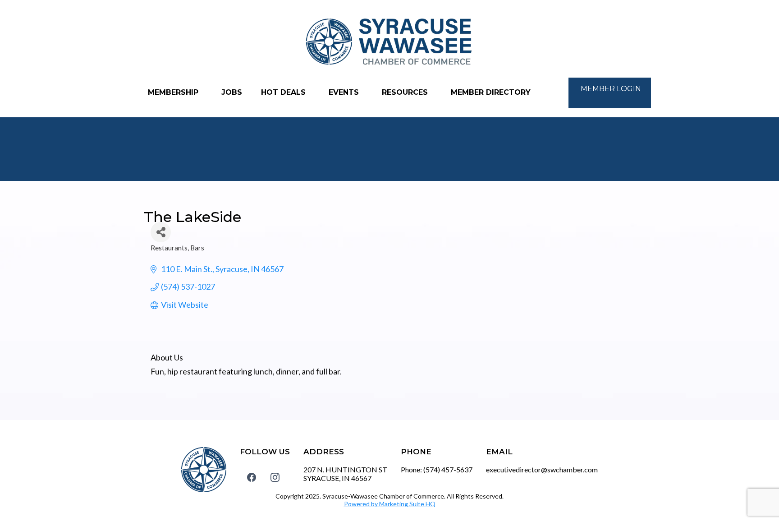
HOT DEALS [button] (284, 92)
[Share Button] (161, 232)
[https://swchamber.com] (389, 42)
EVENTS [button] (345, 92)
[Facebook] (251, 477)
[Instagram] (275, 477)
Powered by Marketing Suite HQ (389, 504)
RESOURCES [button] (406, 92)
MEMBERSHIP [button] (174, 92)
